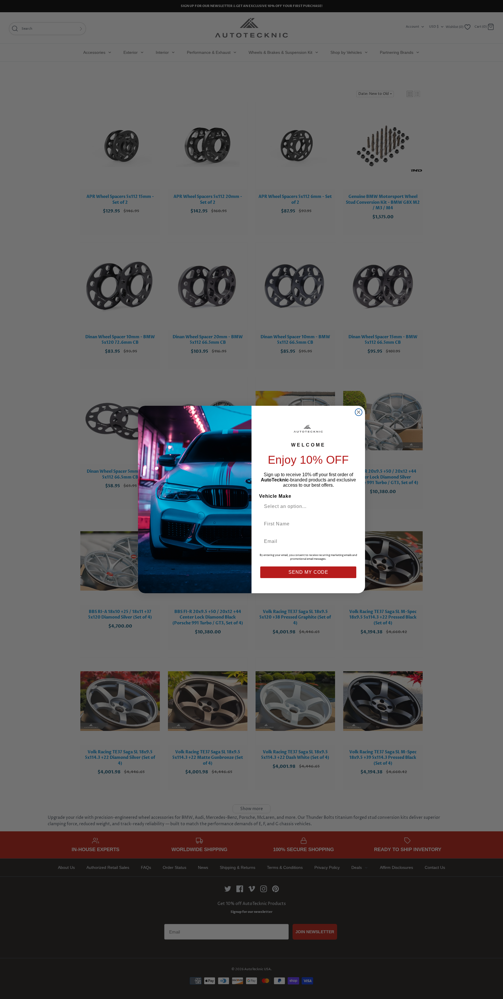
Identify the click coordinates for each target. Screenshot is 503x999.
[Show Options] (351, 506)
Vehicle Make (275, 496)
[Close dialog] (358, 412)
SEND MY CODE (308, 572)
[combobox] (306, 506)
